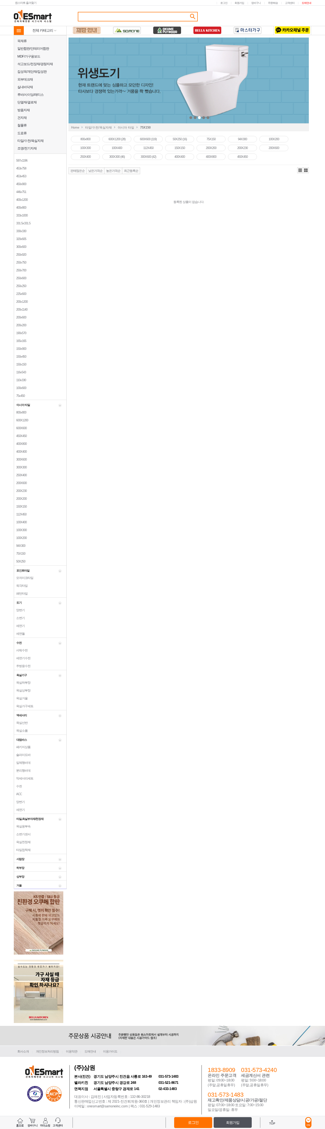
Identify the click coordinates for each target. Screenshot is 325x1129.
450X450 (20, 436)
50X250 (19, 561)
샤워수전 (21, 650)
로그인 (223, 2)
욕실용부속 (22, 826)
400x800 (20, 207)
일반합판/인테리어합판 (33, 48)
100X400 (20, 522)
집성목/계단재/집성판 (32, 71)
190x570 (20, 333)
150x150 (20, 364)
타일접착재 (22, 850)
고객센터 (290, 2)
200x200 (20, 325)
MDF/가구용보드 (28, 56)
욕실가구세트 (23, 706)
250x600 (20, 278)
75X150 (19, 553)
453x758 (20, 168)
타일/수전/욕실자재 (30, 141)
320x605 (20, 239)
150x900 (20, 349)
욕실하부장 (22, 682)
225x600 (20, 294)
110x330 (20, 380)
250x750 (20, 262)
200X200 (20, 498)
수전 (18, 786)
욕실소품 (21, 730)
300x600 (20, 247)
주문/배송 (273, 2)
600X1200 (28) (116, 139)
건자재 (22, 118)
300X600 (20, 459)
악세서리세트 (23, 778)
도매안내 (306, 2)
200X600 (20, 483)
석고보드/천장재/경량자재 (35, 64)
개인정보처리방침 (47, 1051)
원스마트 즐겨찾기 (25, 2)
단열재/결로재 (27, 102)
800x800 (20, 412)
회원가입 (239, 2)
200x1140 (20, 309)
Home (75, 127)
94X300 (19, 546)
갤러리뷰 (305, 170)
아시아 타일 (126, 127)
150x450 (20, 356)
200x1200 (21, 301)
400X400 (20, 451)
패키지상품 (22, 747)
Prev (153, 81)
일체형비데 (22, 762)
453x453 (20, 176)
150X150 (20, 506)
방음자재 (23, 110)
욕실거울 (21, 698)
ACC (18, 794)
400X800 (20, 444)
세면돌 (19, 633)
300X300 (20, 467)
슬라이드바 (22, 755)
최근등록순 (131, 171)
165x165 (20, 341)
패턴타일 (21, 593)
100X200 (20, 538)
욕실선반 (21, 723)
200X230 (20, 491)
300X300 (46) (117, 157)
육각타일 (21, 585)
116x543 (20, 372)
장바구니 (256, 2)
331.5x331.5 (22, 223)
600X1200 (21, 420)
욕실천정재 (22, 842)
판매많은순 (77, 171)
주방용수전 (22, 666)
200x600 (20, 317)
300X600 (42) (148, 157)
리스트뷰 (300, 170)
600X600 (20, 428)
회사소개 (23, 1051)
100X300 (20, 530)
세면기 (19, 626)
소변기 (19, 618)
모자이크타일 (23, 578)
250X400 (20, 475)
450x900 (20, 184)
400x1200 (21, 200)
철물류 (22, 125)
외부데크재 (25, 79)
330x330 (20, 231)
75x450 (19, 396)
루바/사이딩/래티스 (30, 94)
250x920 (20, 254)
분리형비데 (22, 770)
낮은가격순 (95, 171)
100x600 (20, 388)
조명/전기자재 (27, 148)
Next (246, 81)
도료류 (22, 133)
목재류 (22, 41)
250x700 (20, 270)
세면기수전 (22, 658)
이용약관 (71, 1051)
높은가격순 (113, 171)
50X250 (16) (180, 139)
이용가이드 (110, 1051)
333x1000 (21, 215)
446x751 (20, 192)
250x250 (20, 286)
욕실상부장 (22, 690)
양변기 (19, 610)
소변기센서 (22, 834)
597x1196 (20, 160)
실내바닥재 (25, 87)
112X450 (20, 514)
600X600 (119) (148, 139)
